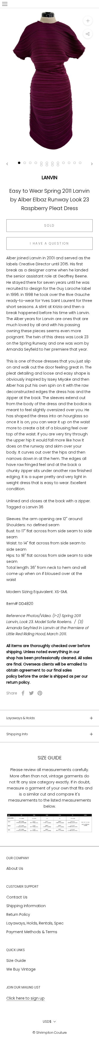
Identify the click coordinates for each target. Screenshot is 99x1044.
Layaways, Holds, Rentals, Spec (35, 923)
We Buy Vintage (21, 969)
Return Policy (18, 914)
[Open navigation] (4, 4)
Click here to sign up (25, 998)
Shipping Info (17, 734)
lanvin (49, 177)
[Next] (92, 164)
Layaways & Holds (20, 718)
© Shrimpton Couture (49, 1032)
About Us (14, 868)
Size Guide (16, 960)
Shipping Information (26, 905)
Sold (49, 225)
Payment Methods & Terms (31, 931)
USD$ (47, 1021)
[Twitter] (31, 693)
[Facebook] (23, 693)
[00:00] (49, 82)
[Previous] (7, 164)
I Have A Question (49, 243)
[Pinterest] (39, 693)
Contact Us (16, 897)
